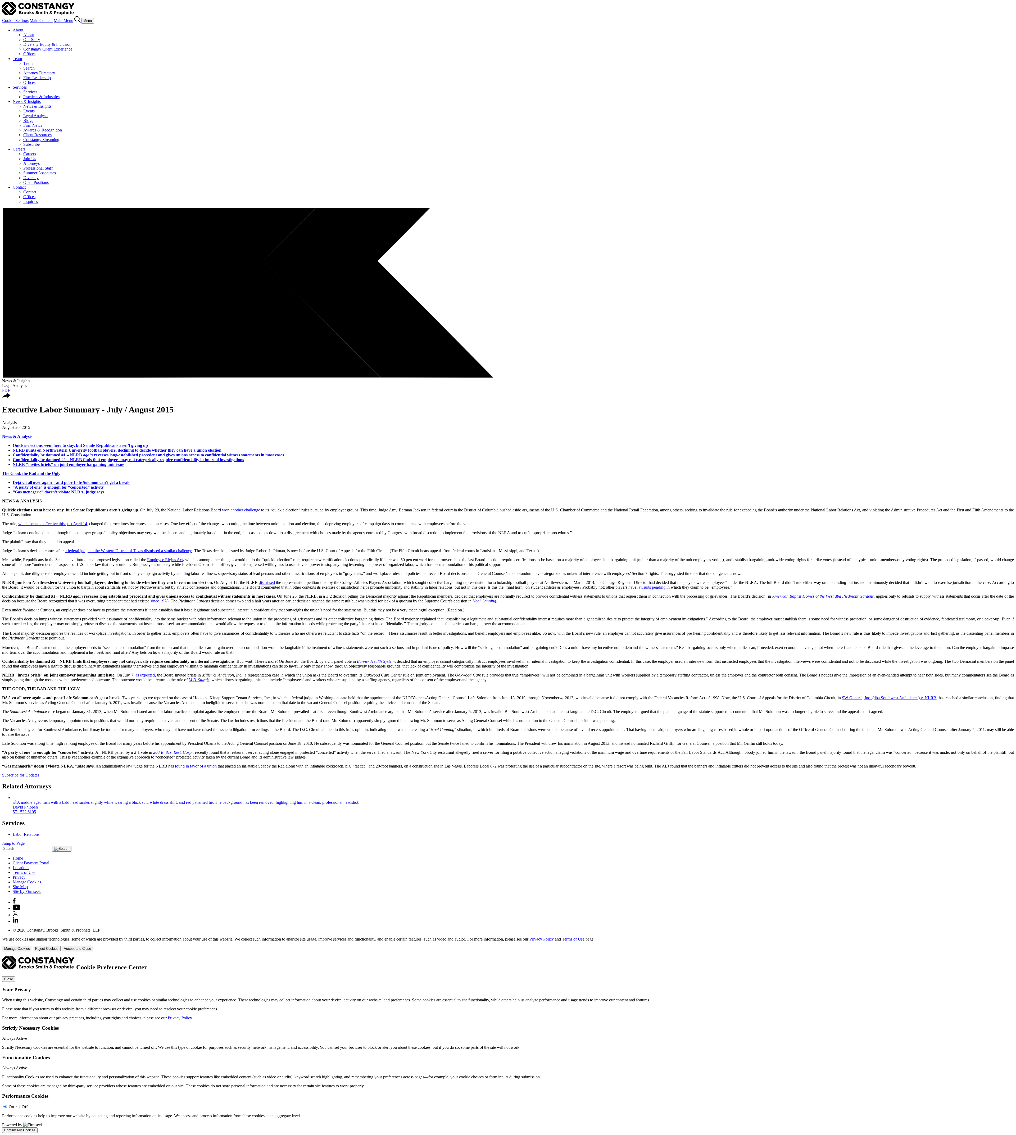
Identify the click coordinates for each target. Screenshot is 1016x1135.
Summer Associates (39, 173)
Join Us (29, 158)
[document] (508, 1044)
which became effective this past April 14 (52, 523)
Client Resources (37, 135)
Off (25, 1107)
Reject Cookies (46, 949)
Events (29, 111)
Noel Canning (484, 601)
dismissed (267, 582)
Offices (29, 54)
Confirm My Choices (19, 1130)
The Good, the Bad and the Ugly (31, 473)
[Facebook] (14, 902)
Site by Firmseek (27, 891)
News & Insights (27, 101)
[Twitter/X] (15, 914)
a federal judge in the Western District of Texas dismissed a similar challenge (128, 550)
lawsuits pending (651, 587)
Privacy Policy (541, 939)
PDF (6, 390)
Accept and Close (77, 949)
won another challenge (241, 510)
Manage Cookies (27, 882)
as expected (145, 675)
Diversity (31, 177)
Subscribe (31, 144)
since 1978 (160, 601)
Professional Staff (38, 168)
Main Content (41, 20)
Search (29, 68)
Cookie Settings (15, 20)
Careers (19, 149)
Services (20, 87)
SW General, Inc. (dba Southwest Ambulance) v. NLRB (889, 698)
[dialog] (508, 944)
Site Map (20, 886)
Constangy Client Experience (47, 49)
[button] (6, 396)
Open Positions (36, 182)
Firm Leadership (37, 77)
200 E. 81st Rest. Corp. (173, 752)
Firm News (32, 125)
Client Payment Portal (31, 863)
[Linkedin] (15, 921)
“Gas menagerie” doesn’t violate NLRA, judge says (58, 492)
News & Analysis (17, 436)
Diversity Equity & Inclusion (47, 44)
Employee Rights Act (165, 559)
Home (18, 858)
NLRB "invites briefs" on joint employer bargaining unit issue (68, 464)
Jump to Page (13, 843)
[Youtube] (16, 908)
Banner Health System (376, 661)
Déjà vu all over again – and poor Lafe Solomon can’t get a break (71, 482)
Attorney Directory (39, 73)
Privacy (19, 877)
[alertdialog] (508, 1044)
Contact (19, 187)
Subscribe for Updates (20, 775)
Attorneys (31, 163)
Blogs (28, 120)
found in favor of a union (196, 766)
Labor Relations (26, 834)
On (11, 1107)
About (18, 30)
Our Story (31, 39)
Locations (21, 867)
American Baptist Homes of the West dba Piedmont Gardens (823, 596)
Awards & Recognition (42, 130)
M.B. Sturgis (199, 680)
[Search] (77, 20)
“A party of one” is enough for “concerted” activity (58, 487)
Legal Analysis (35, 115)
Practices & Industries (41, 96)
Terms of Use (24, 872)
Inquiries (30, 201)
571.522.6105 (24, 812)
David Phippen (25, 807)
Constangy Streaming (41, 139)
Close (8, 979)
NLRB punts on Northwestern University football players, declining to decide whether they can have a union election (117, 450)
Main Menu (63, 20)
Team (17, 58)
